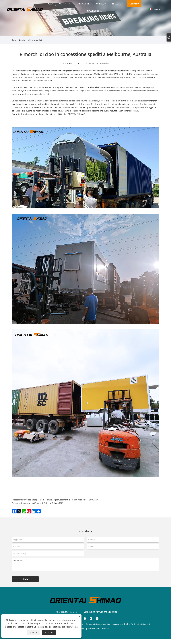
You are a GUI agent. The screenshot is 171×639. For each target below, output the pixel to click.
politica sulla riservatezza (97, 628)
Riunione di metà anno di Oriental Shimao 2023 (42, 503)
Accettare (49, 632)
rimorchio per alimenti (42, 114)
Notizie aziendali (34, 40)
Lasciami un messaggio (98, 63)
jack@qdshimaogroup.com (100, 612)
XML (83, 628)
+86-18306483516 (66, 612)
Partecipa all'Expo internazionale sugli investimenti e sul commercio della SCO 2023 (60, 499)
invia (25, 579)
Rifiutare (33, 632)
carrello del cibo (94, 87)
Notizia (21, 40)
